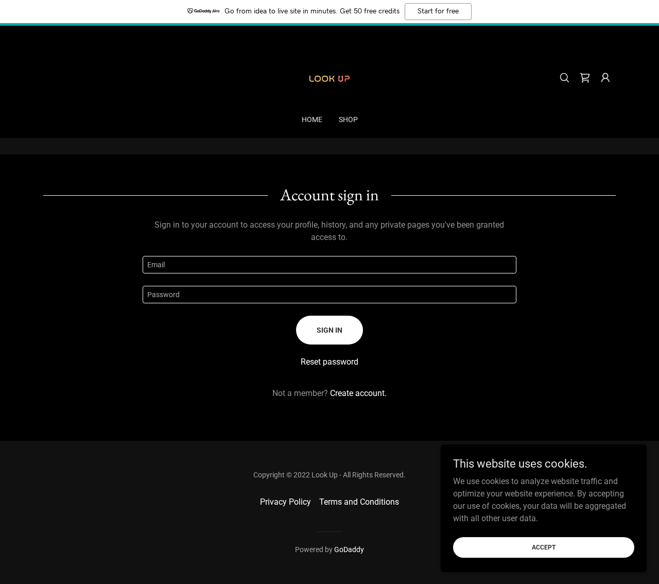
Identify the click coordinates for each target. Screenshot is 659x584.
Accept (544, 547)
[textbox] (329, 264)
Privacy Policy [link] (285, 502)
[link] (329, 77)
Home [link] (312, 119)
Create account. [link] (358, 393)
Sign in (329, 330)
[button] (605, 77)
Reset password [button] (329, 362)
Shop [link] (348, 119)
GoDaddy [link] (349, 549)
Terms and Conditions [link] (359, 502)
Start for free (438, 11)
